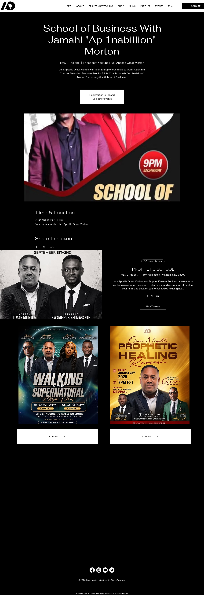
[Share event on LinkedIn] (52, 247)
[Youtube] (105, 570)
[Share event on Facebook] (36, 247)
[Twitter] (111, 570)
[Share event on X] (44, 247)
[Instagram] (98, 570)
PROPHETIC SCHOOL (153, 269)
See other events (102, 98)
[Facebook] (92, 570)
